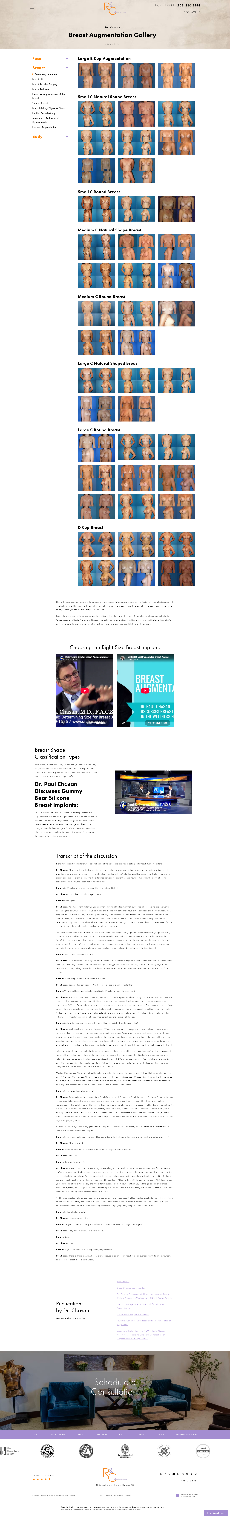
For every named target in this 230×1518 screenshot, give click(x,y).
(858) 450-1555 (140, 1509)
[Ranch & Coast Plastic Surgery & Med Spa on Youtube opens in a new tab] (173, 1474)
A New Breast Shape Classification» (133, 1314)
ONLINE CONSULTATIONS (187, 1435)
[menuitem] (160, 1474)
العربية (158, 5)
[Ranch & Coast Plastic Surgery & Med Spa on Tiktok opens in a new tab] (196, 1474)
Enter (115, 1401)
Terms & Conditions (105, 1495)
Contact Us (192, 12)
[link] (188, 6)
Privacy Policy (118, 1495)
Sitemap (128, 1495)
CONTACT (160, 1435)
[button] (32, 8)
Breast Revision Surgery (45, 84)
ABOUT (35, 1435)
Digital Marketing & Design (189, 1495)
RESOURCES (102, 1435)
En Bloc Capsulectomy (43, 113)
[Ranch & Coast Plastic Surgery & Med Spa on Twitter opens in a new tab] (169, 1474)
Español (169, 5)
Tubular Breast (40, 103)
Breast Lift (37, 79)
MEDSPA (81, 1435)
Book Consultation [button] (215, 1512)
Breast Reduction (41, 89)
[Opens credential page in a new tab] (26, 1451)
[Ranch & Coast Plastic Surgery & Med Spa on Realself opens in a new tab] (182, 1474)
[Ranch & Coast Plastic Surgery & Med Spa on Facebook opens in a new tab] (165, 1474)
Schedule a (115, 1386)
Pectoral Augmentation (44, 127)
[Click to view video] (161, 792)
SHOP (141, 1435)
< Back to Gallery (113, 44)
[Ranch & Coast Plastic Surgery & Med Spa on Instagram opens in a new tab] (160, 1474)
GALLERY (123, 1435)
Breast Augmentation (46, 74)
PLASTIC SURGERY (58, 1435)
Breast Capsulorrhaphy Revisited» (131, 1287)
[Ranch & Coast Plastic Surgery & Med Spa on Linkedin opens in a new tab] (178, 1474)
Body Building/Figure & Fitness (49, 108)
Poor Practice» (123, 1281)
